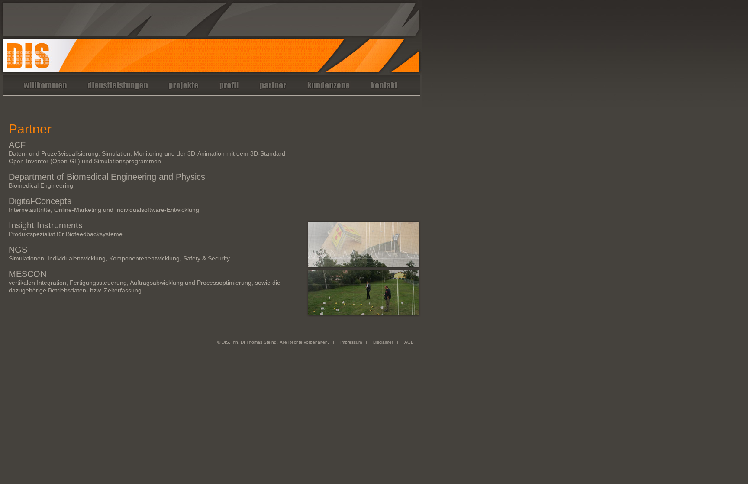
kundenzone (328, 87)
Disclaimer (383, 342)
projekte (184, 87)
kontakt (384, 87)
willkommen (45, 87)
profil (229, 87)
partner (272, 87)
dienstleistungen (118, 87)
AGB (409, 342)
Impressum (351, 342)
